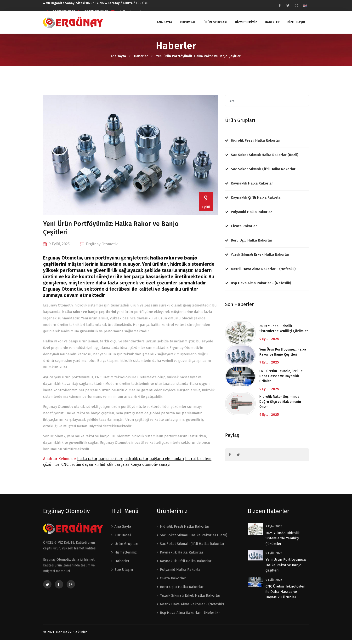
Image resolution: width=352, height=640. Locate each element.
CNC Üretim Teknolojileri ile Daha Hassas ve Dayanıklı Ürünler (280, 376)
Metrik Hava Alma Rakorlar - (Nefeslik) (263, 269)
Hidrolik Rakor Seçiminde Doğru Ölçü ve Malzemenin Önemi (280, 402)
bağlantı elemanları (166, 458)
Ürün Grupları (215, 22)
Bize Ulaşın (296, 22)
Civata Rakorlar (244, 226)
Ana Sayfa (164, 22)
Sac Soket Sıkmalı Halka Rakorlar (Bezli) (264, 155)
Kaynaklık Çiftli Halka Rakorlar (256, 197)
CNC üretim (71, 464)
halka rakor (87, 458)
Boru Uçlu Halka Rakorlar (251, 240)
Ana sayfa (118, 56)
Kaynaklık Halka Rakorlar (252, 183)
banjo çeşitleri (110, 458)
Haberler (272, 22)
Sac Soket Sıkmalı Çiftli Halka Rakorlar (263, 169)
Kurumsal (188, 22)
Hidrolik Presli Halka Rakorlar (255, 140)
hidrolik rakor (136, 458)
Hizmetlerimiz (246, 22)
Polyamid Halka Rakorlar (251, 212)
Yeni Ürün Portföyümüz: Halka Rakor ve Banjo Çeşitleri (199, 56)
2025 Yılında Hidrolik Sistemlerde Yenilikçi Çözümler (283, 328)
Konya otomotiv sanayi (150, 464)
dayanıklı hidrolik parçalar (105, 464)
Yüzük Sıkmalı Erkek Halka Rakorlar (260, 254)
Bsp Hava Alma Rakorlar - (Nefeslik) (261, 283)
